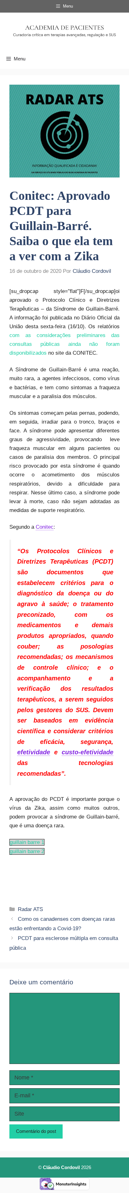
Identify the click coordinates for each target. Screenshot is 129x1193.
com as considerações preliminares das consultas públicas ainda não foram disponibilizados (64, 344)
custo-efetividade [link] (87, 752)
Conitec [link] (45, 527)
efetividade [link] (33, 752)
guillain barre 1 (27, 842)
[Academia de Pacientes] (64, 30)
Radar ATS (30, 909)
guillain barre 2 (27, 851)
